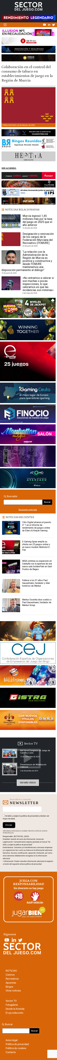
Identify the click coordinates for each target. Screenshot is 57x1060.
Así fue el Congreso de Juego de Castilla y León (35, 751)
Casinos (10, 974)
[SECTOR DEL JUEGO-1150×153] (28, 41)
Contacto (11, 1052)
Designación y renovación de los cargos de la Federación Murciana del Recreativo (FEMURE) (38, 238)
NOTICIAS (11, 970)
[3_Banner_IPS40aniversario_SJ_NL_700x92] (28, 193)
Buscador (12, 496)
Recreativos (12, 978)
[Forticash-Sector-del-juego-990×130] (28, 50)
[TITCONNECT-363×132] (28, 698)
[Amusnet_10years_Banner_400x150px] (28, 330)
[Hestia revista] (28, 157)
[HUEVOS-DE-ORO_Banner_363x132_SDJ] (28, 308)
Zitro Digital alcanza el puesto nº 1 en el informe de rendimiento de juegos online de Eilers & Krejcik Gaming (36, 526)
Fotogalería (12, 1004)
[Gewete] (28, 457)
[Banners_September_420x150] (28, 720)
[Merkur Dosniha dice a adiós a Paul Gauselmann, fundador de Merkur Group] (11, 605)
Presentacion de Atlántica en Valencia (33, 765)
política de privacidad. (33, 864)
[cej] (28, 653)
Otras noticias (9, 125)
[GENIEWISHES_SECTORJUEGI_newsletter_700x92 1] (28, 58)
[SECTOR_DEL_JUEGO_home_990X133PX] (28, 33)
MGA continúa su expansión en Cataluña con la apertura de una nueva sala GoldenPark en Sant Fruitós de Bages (37, 565)
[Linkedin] (49, 24)
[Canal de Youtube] (45, 24)
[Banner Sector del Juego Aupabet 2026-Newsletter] (28, 176)
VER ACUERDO (9, 168)
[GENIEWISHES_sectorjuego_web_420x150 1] (28, 631)
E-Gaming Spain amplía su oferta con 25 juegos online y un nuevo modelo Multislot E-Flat (36, 545)
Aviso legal (11, 1040)
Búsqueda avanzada (28, 510)
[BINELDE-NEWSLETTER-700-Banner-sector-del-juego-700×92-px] (28, 184)
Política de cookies (16, 1048)
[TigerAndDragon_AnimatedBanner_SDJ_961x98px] (28, 17)
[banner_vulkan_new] (28, 133)
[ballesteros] (28, 676)
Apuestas (11, 982)
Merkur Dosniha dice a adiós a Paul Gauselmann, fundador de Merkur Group (36, 602)
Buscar (47, 502)
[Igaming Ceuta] (28, 393)
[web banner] (28, 362)
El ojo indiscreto (14, 1012)
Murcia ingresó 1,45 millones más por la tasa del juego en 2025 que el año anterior (37, 220)
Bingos (9, 986)
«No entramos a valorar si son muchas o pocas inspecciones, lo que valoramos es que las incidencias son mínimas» (38, 284)
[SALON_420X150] (28, 434)
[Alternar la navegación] (5, 24)
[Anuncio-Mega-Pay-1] (28, 414)
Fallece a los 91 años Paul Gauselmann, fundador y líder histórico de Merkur (36, 583)
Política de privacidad (17, 1044)
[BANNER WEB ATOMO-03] (28, 479)
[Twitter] (53, 24)
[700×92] (28, 201)
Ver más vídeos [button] (28, 782)
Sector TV (11, 1000)
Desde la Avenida (15, 1008)
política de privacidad (29, 816)
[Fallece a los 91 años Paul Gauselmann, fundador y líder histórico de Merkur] (11, 586)
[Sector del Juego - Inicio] (28, 6)
